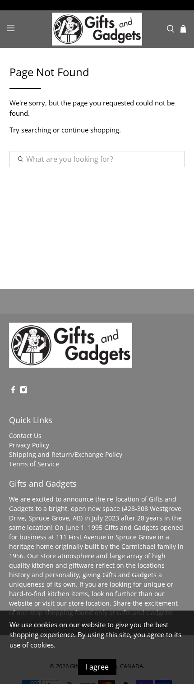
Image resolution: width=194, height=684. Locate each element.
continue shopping (90, 129)
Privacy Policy (29, 445)
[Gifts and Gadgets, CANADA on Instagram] (23, 391)
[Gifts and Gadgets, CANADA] (97, 29)
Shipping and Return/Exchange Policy (65, 454)
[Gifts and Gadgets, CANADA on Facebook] (13, 391)
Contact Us (25, 435)
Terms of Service (34, 464)
